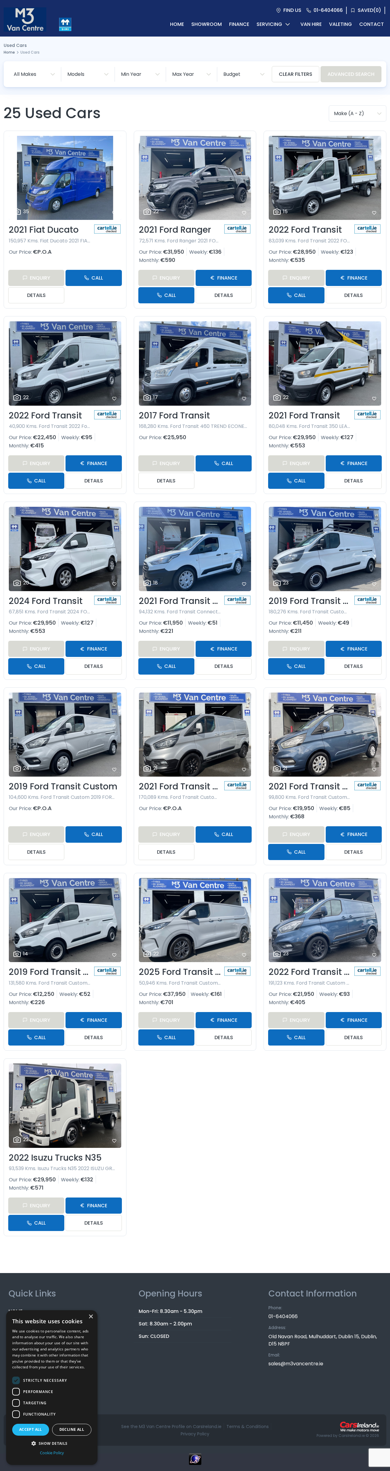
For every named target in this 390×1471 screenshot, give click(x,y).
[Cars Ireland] (359, 1426)
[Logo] (25, 24)
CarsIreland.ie (352, 1435)
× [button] (90, 1316)
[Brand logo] (65, 24)
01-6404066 (283, 1316)
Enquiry (40, 277)
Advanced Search (351, 74)
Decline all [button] (71, 1429)
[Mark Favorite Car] (114, 212)
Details (36, 295)
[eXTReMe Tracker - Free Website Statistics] (195, 1462)
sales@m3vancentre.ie (295, 1363)
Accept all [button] (30, 1429)
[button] (51, 1443)
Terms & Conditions (247, 1426)
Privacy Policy (195, 1434)
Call (97, 277)
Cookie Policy (52, 1452)
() (369, 10)
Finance (227, 277)
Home (9, 52)
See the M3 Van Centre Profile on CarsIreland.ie (171, 1426)
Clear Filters (295, 74)
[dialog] (52, 1387)
